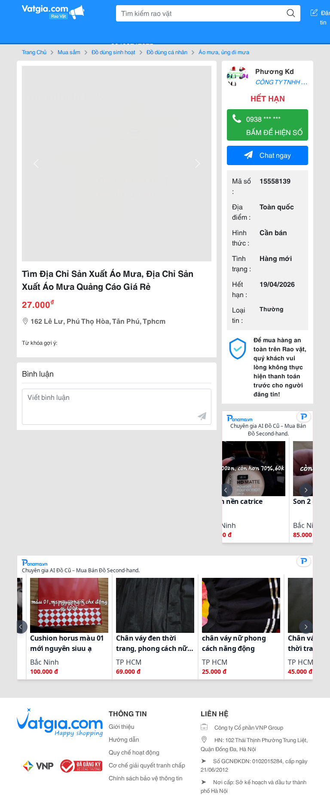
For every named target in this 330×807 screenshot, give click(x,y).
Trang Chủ (34, 51)
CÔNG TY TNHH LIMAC (287, 81)
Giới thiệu (121, 726)
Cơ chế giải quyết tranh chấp (147, 765)
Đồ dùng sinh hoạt (113, 51)
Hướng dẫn (124, 739)
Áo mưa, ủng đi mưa (224, 51)
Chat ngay (275, 155)
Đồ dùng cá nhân (167, 51)
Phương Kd (274, 71)
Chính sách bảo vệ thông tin (146, 777)
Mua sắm (69, 51)
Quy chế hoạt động (134, 752)
